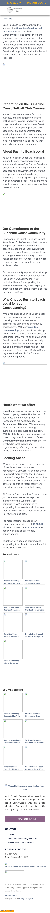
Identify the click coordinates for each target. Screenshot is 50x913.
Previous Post (25, 672)
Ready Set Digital (26, 899)
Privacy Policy (11, 895)
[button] (38, 10)
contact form (32, 527)
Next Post (25, 679)
